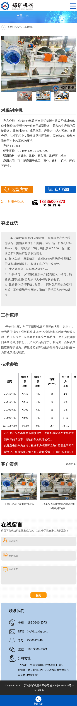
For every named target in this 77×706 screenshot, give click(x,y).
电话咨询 (38, 703)
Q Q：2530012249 (30, 640)
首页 (9, 27)
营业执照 (39, 690)
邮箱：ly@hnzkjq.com (33, 631)
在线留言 (13, 703)
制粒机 (29, 27)
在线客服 (64, 703)
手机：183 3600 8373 (32, 622)
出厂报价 (62, 189)
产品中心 (19, 27)
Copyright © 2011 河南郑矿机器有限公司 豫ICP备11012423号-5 (39, 685)
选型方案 (19, 189)
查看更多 (71, 464)
